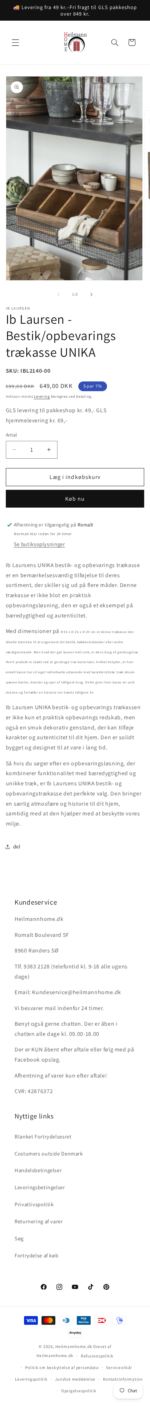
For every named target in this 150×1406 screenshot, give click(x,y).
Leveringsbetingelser (40, 1187)
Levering (42, 396)
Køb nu (75, 499)
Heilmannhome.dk (73, 1346)
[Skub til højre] (91, 294)
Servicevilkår (119, 1367)
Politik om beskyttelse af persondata (61, 1367)
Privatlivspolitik (34, 1204)
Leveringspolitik (31, 1379)
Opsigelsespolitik (78, 1390)
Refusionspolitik (97, 1356)
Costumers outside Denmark (49, 1153)
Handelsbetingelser (38, 1170)
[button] (15, 42)
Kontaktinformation (123, 1379)
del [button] (17, 846)
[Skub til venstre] (59, 294)
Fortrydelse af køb (36, 1255)
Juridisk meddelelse (75, 1379)
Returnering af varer (39, 1221)
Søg (19, 1238)
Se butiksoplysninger (39, 544)
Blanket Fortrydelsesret (43, 1136)
